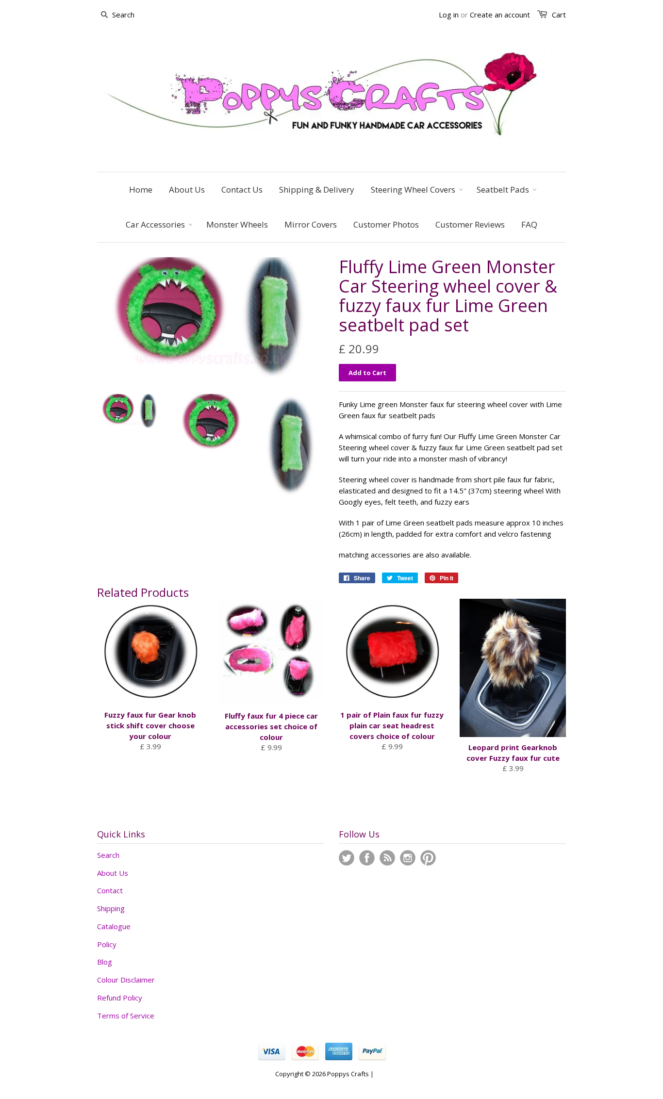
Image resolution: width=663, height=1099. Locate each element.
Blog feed (387, 858)
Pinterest (428, 858)
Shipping (111, 908)
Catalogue (114, 926)
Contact (110, 890)
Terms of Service (125, 1015)
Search (108, 855)
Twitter (346, 858)
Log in (449, 14)
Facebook (367, 858)
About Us (112, 873)
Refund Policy (119, 997)
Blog (104, 962)
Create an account (500, 14)
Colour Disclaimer (126, 979)
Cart (559, 14)
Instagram (407, 858)
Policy (106, 944)
